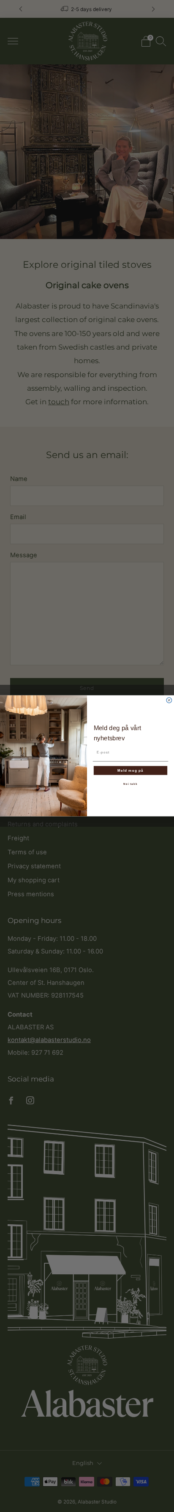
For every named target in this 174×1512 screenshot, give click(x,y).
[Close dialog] (169, 700)
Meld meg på (130, 771)
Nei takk (130, 783)
